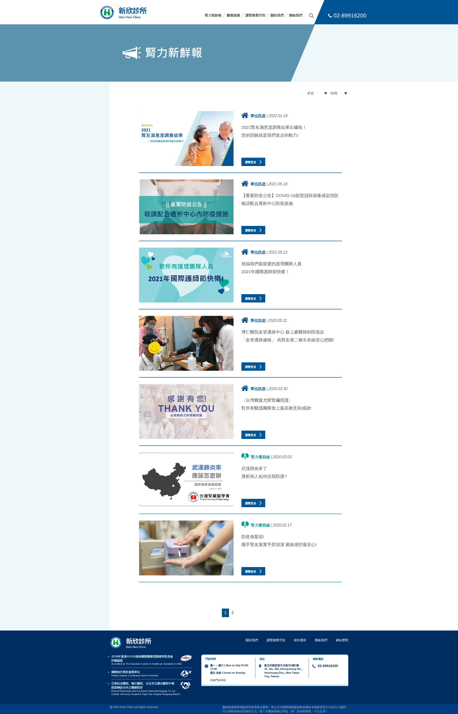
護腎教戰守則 (255, 15)
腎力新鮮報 (213, 15)
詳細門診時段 (218, 680)
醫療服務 (233, 15)
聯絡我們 (295, 15)
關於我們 (277, 15)
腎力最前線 (260, 457)
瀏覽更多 (251, 162)
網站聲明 (342, 640)
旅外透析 (300, 640)
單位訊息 (258, 116)
